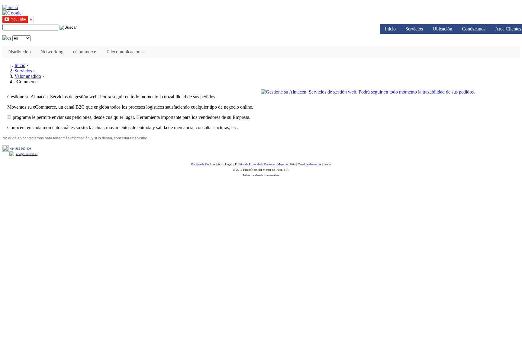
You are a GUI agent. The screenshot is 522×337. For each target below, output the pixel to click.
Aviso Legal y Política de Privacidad (239, 164)
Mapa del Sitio (286, 164)
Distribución (19, 51)
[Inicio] (10, 7)
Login (327, 164)
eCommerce (84, 51)
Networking (51, 51)
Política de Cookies (203, 164)
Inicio (390, 28)
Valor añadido (27, 76)
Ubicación (442, 28)
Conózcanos (473, 28)
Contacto (269, 164)
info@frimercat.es (26, 154)
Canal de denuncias (309, 164)
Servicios (414, 28)
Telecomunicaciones (125, 51)
